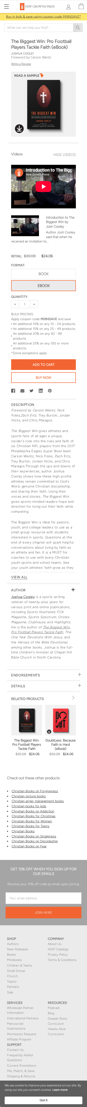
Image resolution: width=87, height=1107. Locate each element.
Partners (13, 987)
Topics (11, 981)
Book (43, 274)
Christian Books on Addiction (33, 811)
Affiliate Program (19, 1039)
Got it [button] (44, 1100)
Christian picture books (29, 796)
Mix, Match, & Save (21, 1071)
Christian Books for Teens (30, 826)
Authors (13, 944)
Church (12, 976)
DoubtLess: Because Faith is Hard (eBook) (60, 744)
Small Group (16, 971)
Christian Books (23, 831)
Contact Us (15, 1050)
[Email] (22, 391)
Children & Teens (19, 965)
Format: (18, 265)
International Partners (23, 1018)
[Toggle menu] (6, 6)
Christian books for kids (29, 806)
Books (11, 955)
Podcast (54, 1008)
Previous (62, 697)
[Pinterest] (50, 391)
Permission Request (21, 1034)
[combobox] (43, 27)
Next (72, 697)
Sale (10, 992)
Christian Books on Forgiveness (35, 791)
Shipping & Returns (21, 1076)
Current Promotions (21, 1066)
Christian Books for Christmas (33, 816)
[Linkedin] (41, 391)
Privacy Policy (58, 955)
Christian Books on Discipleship (35, 841)
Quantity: (19, 297)
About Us (54, 944)
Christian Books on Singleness (34, 836)
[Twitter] (31, 391)
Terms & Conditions (62, 960)
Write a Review (21, 64)
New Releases (17, 949)
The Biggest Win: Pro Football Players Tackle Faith (26, 744)
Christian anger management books (38, 801)
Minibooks (14, 960)
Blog (51, 1013)
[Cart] (81, 6)
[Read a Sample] (29, 77)
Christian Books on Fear (29, 846)
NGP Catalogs (58, 949)
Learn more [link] (60, 1089)
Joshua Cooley (23, 597)
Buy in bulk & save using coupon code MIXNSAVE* (43, 17)
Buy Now (43, 377)
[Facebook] (13, 391)
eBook (44, 285)
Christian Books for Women (32, 821)
